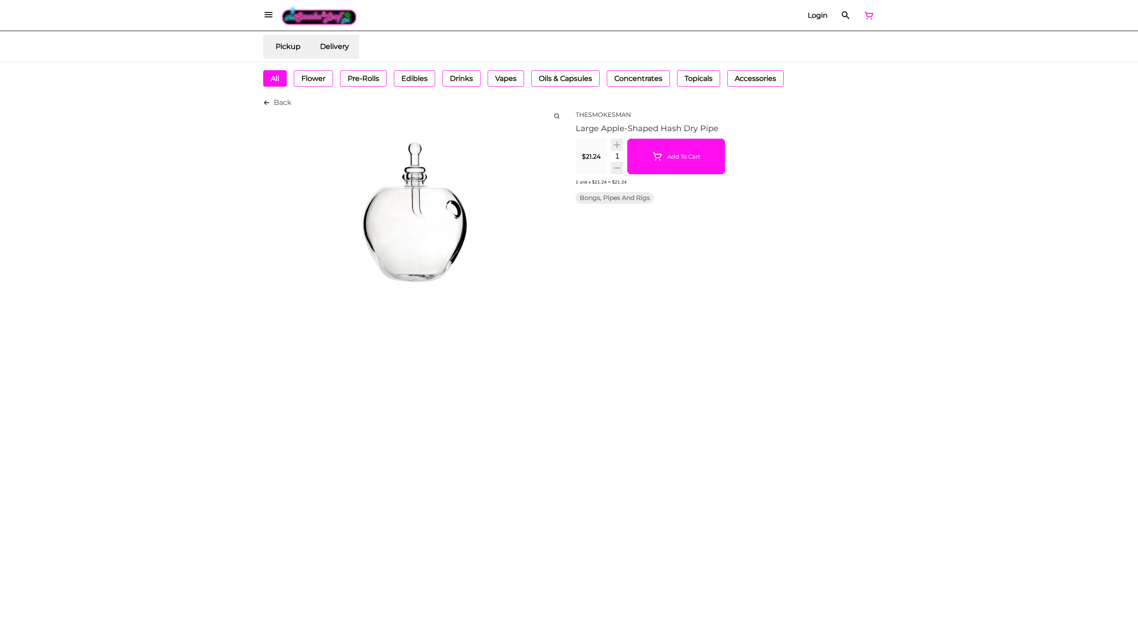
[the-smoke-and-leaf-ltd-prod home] (319, 15)
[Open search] (845, 15)
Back (283, 102)
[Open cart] (867, 15)
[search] (556, 115)
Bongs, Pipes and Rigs (615, 198)
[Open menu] (268, 14)
